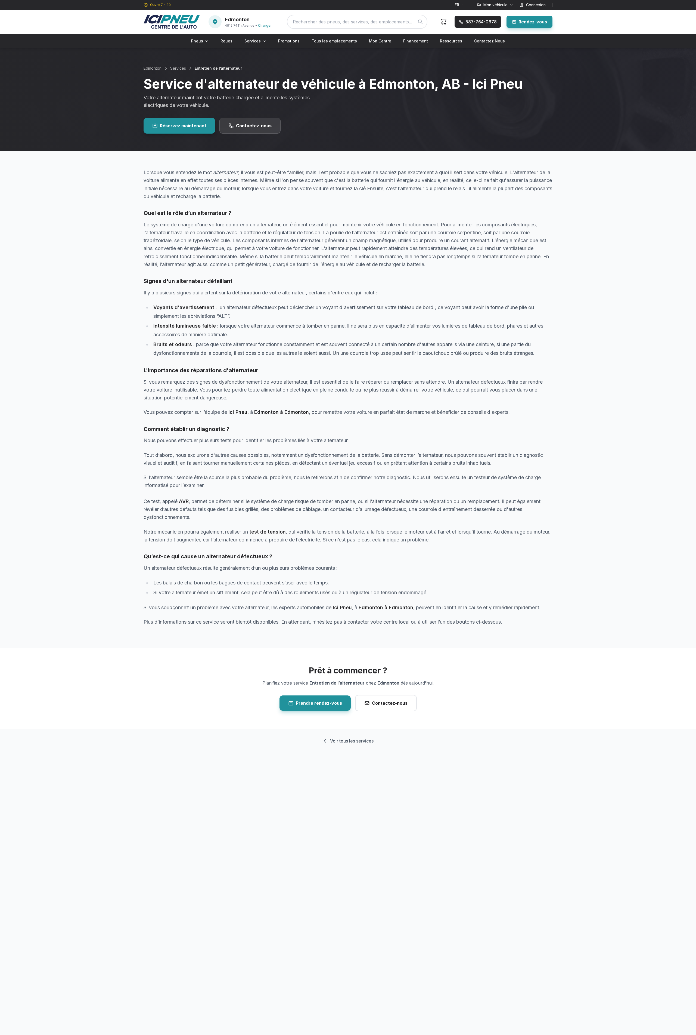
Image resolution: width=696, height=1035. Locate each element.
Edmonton (152, 68)
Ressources (451, 41)
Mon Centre (380, 41)
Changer (265, 25)
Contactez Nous (489, 41)
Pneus (197, 41)
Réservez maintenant (183, 125)
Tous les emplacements (334, 41)
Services (252, 41)
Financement (415, 41)
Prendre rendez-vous (319, 703)
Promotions (289, 41)
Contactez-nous (254, 125)
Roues (226, 41)
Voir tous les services (352, 741)
